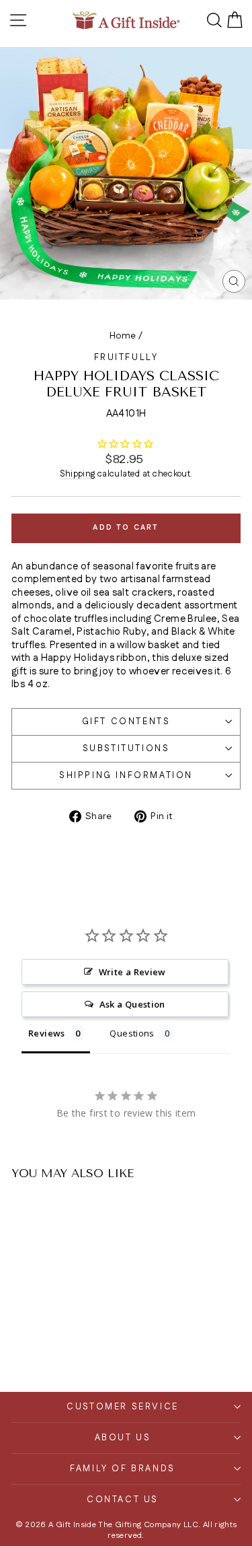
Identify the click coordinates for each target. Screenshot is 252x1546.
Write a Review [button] (132, 972)
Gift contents (126, 721)
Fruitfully (126, 357)
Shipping (77, 474)
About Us (123, 1438)
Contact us (123, 1500)
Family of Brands (122, 1469)
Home (123, 336)
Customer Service (123, 1407)
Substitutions (126, 748)
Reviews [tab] (46, 1033)
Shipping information (126, 775)
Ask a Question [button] (132, 1004)
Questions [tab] (132, 1033)
